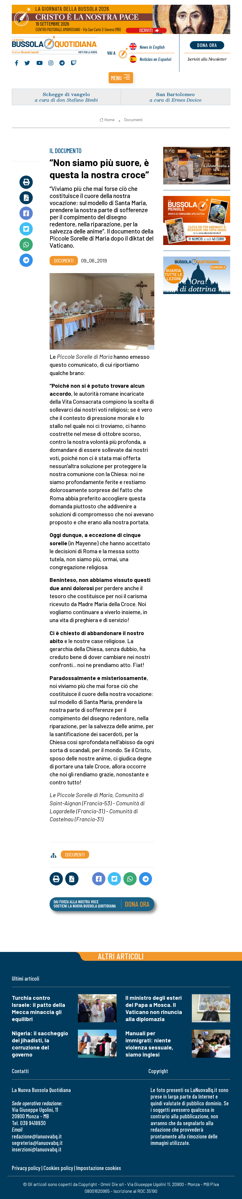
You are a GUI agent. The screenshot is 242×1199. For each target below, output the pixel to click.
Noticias (155, 59)
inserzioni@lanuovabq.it (36, 1149)
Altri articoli (121, 956)
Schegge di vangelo (66, 94)
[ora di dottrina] (196, 275)
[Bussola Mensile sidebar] (196, 220)
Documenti (133, 119)
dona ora (207, 45)
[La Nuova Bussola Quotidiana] (55, 45)
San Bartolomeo (175, 94)
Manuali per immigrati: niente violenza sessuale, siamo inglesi (149, 1044)
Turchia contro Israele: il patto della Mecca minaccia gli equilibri (38, 1008)
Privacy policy (26, 1167)
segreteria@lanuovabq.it (37, 1142)
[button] (121, 77)
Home (109, 119)
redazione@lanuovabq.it (37, 1136)
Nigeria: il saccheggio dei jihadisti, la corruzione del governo (40, 1044)
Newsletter (207, 59)
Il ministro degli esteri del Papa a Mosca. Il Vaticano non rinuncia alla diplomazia (153, 1008)
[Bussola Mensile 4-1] (196, 165)
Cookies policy (58, 1167)
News (152, 47)
